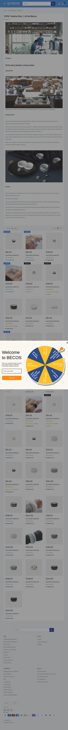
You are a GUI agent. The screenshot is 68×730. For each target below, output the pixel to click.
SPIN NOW (12, 378)
